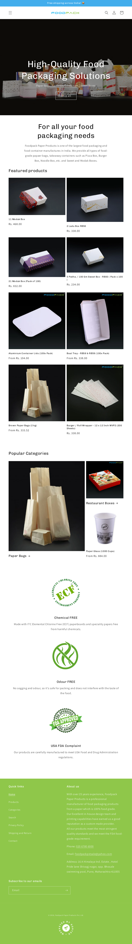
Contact (13, 840)
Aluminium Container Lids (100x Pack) (31, 353)
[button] (10, 12)
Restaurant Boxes (100, 503)
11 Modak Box (17, 219)
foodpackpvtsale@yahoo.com (93, 854)
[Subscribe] (66, 890)
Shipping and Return (20, 833)
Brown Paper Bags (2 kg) (23, 425)
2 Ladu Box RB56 (76, 226)
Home (12, 794)
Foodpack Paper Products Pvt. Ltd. (69, 915)
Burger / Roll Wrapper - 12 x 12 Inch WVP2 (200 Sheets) (94, 427)
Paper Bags (18, 556)
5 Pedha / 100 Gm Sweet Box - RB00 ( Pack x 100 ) (95, 278)
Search (12, 817)
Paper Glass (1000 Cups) (100, 551)
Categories (14, 809)
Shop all (66, 95)
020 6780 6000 (85, 846)
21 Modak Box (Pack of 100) (25, 281)
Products (14, 802)
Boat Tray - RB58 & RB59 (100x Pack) (88, 353)
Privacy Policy (16, 825)
